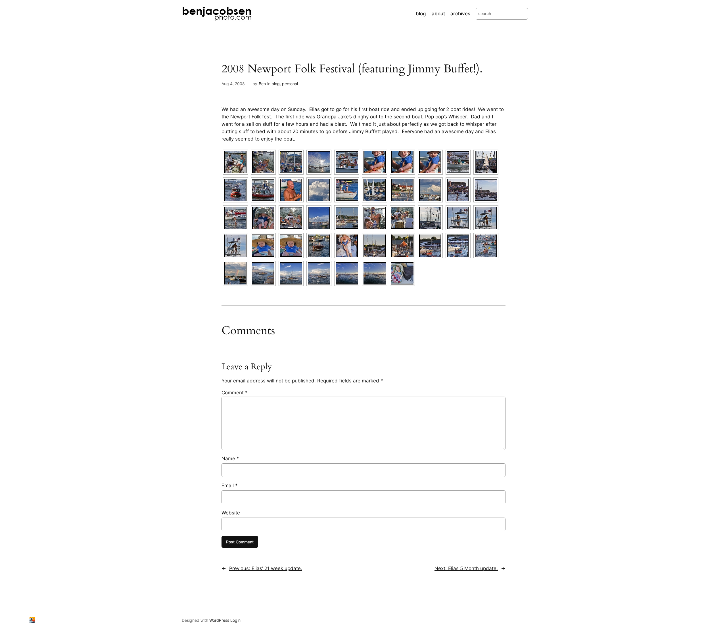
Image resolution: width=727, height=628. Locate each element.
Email (230, 485)
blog (275, 83)
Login (235, 620)
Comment (235, 392)
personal (290, 83)
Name (230, 458)
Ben (262, 83)
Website (231, 513)
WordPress (219, 620)
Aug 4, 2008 (233, 83)
